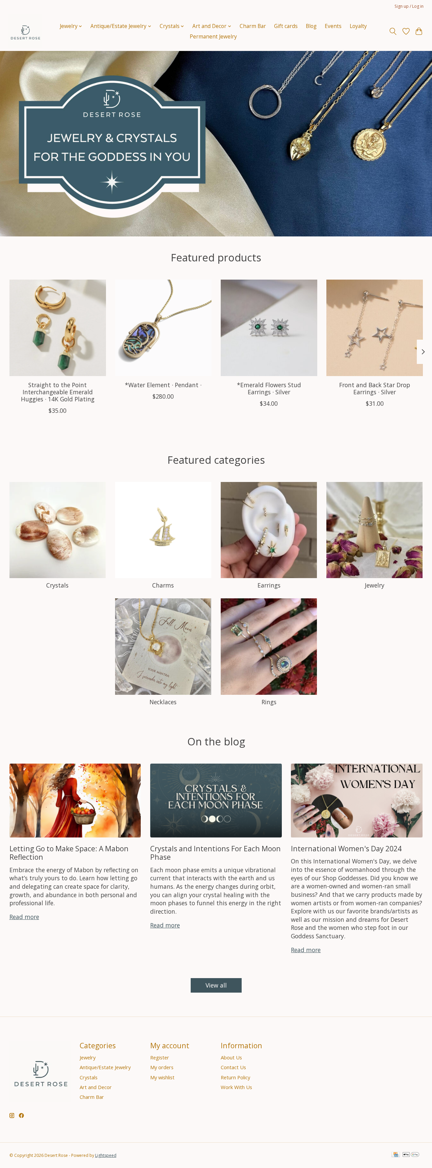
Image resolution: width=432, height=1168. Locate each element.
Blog (311, 26)
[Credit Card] (396, 1155)
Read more (24, 917)
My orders (161, 1067)
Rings (269, 702)
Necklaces (163, 702)
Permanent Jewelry (213, 36)
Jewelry (374, 585)
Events (333, 26)
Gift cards (286, 26)
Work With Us (236, 1087)
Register (159, 1057)
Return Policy (235, 1077)
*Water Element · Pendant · (163, 385)
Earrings (269, 585)
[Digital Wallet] (411, 1155)
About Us (231, 1057)
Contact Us (233, 1067)
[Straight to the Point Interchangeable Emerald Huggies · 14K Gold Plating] (57, 328)
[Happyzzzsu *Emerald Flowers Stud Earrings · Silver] (269, 328)
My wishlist (162, 1077)
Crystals (57, 585)
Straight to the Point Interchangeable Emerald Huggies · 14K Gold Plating (57, 392)
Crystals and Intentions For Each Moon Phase (215, 853)
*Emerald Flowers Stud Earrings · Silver (269, 388)
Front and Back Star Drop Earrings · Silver (374, 388)
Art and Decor (96, 1087)
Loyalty (358, 26)
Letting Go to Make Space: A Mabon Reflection (69, 853)
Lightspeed (105, 1155)
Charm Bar (253, 26)
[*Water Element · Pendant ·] (163, 328)
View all (216, 985)
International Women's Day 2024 (346, 848)
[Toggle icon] (393, 31)
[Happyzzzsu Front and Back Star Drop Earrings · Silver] (374, 328)
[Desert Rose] (25, 31)
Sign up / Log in (409, 6)
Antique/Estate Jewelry (105, 1067)
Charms (163, 585)
